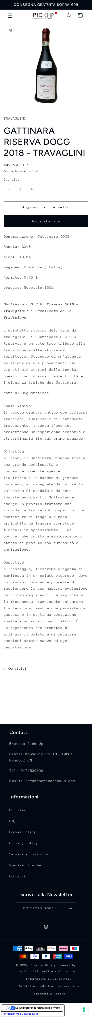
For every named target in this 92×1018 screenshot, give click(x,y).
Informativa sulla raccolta (21, 1013)
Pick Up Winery (43, 965)
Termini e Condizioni (29, 854)
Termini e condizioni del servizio (49, 986)
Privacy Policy (23, 843)
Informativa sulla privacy (48, 978)
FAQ (12, 821)
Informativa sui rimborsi (55, 971)
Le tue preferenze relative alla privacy (37, 1007)
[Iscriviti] (70, 908)
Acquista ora (46, 221)
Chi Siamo (18, 810)
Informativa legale (48, 993)
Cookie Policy (22, 832)
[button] (9, 15)
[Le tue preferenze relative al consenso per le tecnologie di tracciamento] (83, 1009)
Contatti (17, 876)
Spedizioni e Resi (26, 865)
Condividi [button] (17, 668)
